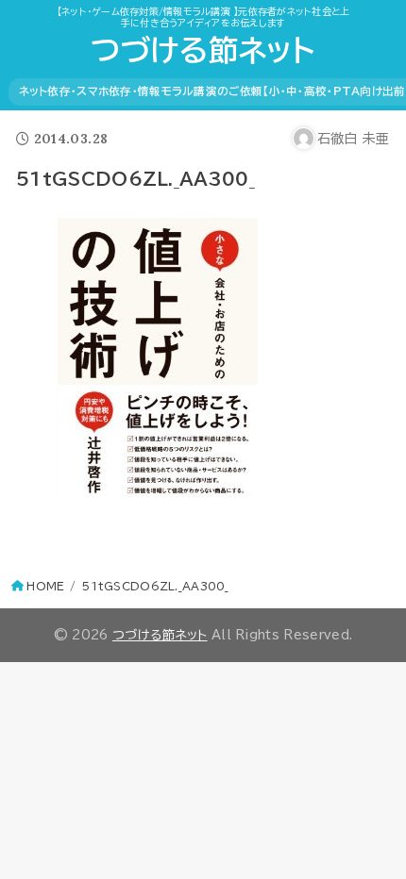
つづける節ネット (202, 50)
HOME (45, 586)
